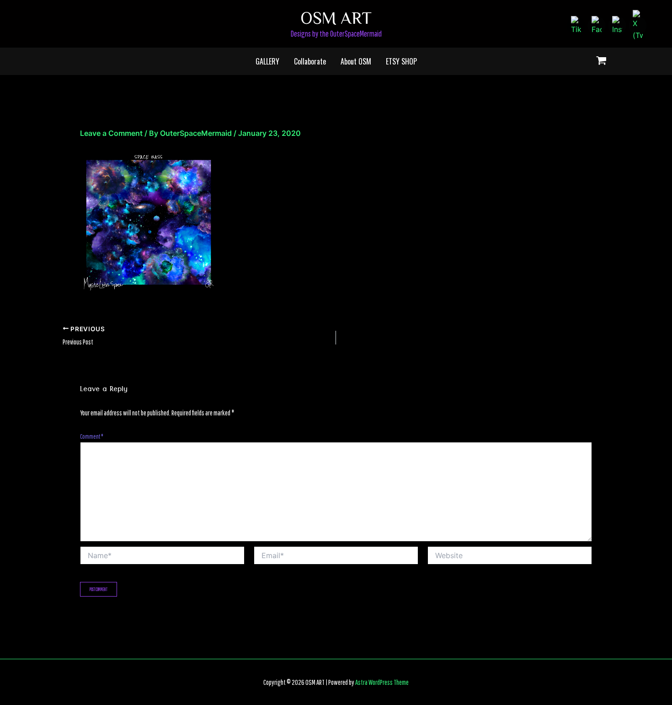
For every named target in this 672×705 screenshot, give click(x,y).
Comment (91, 436)
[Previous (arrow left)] (16, 353)
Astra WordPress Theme (382, 682)
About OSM (356, 61)
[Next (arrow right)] (656, 353)
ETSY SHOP (401, 61)
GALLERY (267, 61)
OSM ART (336, 17)
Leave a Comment (111, 133)
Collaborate (310, 61)
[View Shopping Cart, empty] (601, 62)
